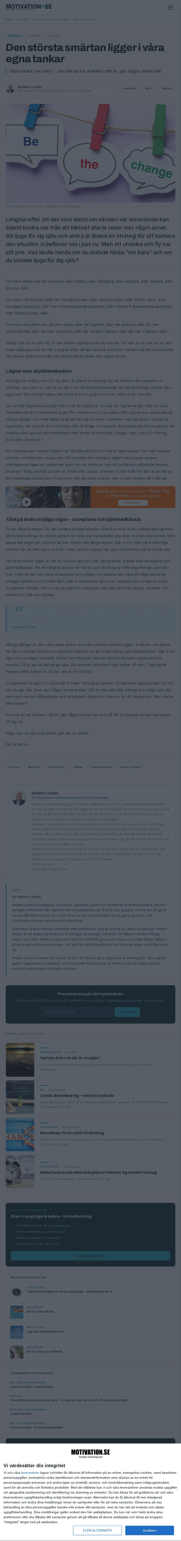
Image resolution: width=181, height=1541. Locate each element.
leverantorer (30, 1472)
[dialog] (90, 1492)
